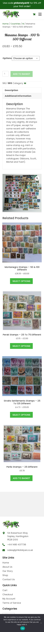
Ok (23, 628)
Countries (15, 23)
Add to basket (21, 73)
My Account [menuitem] (8, 598)
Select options (21, 281)
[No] (41, 623)
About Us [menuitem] (7, 566)
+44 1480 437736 (16, 544)
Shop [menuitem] (5, 575)
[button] (37, 178)
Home (5, 23)
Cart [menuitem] (4, 590)
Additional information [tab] (18, 95)
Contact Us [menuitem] (8, 579)
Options (7, 58)
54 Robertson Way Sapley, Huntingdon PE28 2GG (17, 536)
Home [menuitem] (5, 562)
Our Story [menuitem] (7, 571)
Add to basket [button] (21, 478)
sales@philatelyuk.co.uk (20, 550)
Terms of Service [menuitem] (11, 602)
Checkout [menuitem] (7, 594)
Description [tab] (11, 90)
